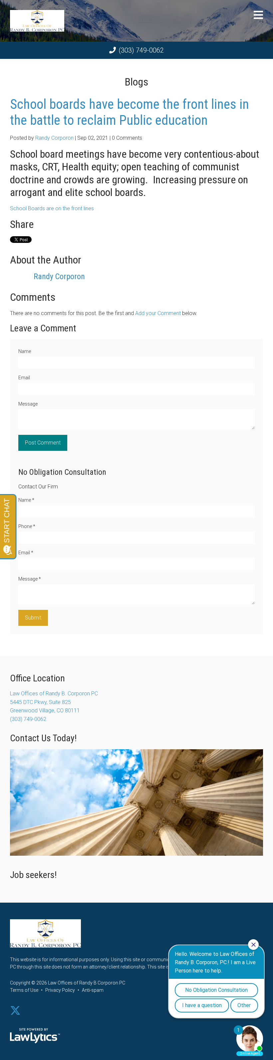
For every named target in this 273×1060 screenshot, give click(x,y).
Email (24, 377)
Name (24, 351)
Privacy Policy (60, 990)
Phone (26, 526)
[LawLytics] (35, 1035)
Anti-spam (93, 990)
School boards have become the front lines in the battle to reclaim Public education (129, 112)
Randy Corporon (54, 138)
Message (28, 404)
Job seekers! (33, 874)
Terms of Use (24, 990)
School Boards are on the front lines (52, 208)
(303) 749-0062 (141, 50)
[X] (15, 1010)
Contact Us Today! (43, 738)
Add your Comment (158, 313)
